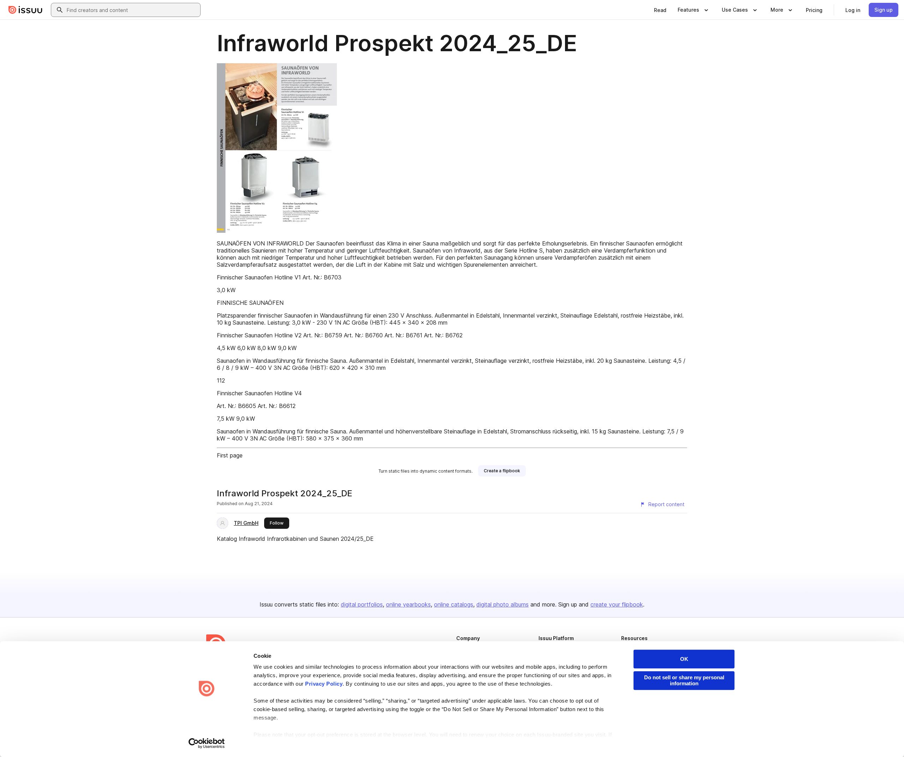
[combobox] (132, 10)
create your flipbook (616, 604)
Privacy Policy (324, 684)
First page (230, 455)
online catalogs (453, 604)
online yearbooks (408, 604)
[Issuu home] (25, 10)
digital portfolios (362, 604)
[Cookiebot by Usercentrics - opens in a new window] (207, 743)
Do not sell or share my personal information (684, 680)
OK (684, 659)
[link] (660, 10)
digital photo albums (502, 604)
